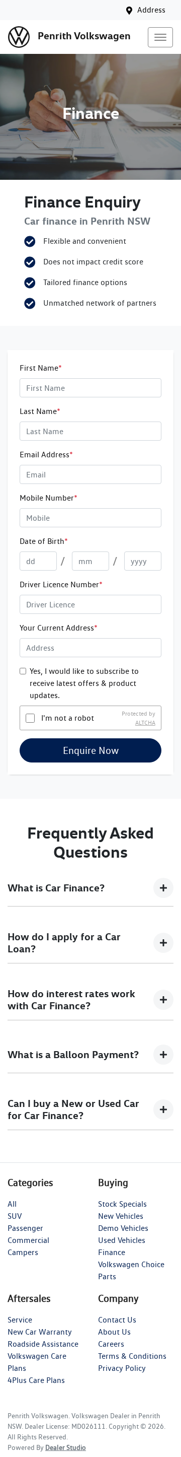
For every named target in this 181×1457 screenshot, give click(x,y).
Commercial (28, 1240)
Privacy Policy (122, 1368)
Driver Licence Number (61, 584)
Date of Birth (44, 541)
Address (151, 10)
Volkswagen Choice (131, 1264)
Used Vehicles (121, 1240)
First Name (41, 368)
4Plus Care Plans (36, 1380)
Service (20, 1320)
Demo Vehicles (123, 1228)
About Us (114, 1332)
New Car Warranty (40, 1332)
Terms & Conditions (132, 1356)
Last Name (40, 411)
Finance (111, 1252)
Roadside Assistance (43, 1344)
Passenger (25, 1228)
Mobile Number (48, 498)
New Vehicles (120, 1216)
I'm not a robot (67, 718)
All (12, 1204)
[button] (160, 37)
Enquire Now (91, 750)
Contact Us (117, 1320)
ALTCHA (145, 722)
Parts (107, 1276)
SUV (15, 1216)
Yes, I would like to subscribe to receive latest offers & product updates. (84, 683)
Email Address (46, 454)
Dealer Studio (65, 1447)
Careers (111, 1344)
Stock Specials (122, 1204)
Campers (23, 1252)
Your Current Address (59, 628)
